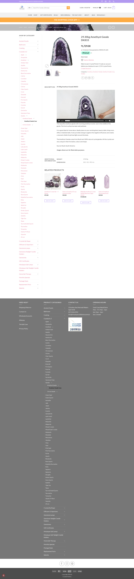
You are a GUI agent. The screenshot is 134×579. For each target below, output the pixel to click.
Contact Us (22, 311)
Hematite (23, 133)
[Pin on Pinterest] (89, 77)
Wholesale (101, 15)
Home (21, 27)
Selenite (21, 288)
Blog (93, 15)
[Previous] (47, 51)
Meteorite (24, 157)
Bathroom (22, 45)
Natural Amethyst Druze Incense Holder (69, 192)
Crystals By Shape (24, 241)
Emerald (23, 97)
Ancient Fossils (24, 41)
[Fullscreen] (113, 121)
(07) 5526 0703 (73, 312)
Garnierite (24, 110)
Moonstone (24, 170)
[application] (86, 106)
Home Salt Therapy (25, 274)
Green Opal (24, 128)
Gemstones (22, 257)
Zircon (23, 237)
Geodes (39, 27)
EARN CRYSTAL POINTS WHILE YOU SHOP (29, 1)
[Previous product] (113, 27)
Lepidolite (24, 152)
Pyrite (22, 186)
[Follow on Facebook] (61, 563)
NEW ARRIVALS (65, 15)
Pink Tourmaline (25, 184)
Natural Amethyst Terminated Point (104, 192)
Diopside (23, 94)
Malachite (24, 155)
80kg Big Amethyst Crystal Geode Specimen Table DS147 (88, 193)
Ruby (22, 200)
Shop (35, 15)
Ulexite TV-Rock (25, 232)
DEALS (56, 15)
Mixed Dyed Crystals (27, 162)
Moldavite (24, 165)
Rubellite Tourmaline (27, 197)
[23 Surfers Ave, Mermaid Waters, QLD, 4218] (102, 1)
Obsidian (23, 173)
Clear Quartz (24, 89)
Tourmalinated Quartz (27, 223)
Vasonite (23, 234)
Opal (22, 178)
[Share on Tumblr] (92, 77)
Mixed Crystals (25, 160)
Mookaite (23, 168)
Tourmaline (24, 226)
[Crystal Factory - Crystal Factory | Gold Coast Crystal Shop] (22, 7)
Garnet (23, 108)
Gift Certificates (24, 261)
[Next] (75, 51)
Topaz (22, 221)
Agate (22, 55)
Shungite (23, 208)
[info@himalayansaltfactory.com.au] (106, 1)
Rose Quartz (24, 194)
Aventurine (24, 70)
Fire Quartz (24, 100)
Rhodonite (24, 192)
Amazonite (24, 57)
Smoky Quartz (25, 210)
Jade (22, 136)
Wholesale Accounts (25, 316)
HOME (30, 15)
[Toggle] (38, 41)
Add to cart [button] (50, 200)
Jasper (23, 139)
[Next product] (109, 27)
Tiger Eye (23, 218)
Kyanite (23, 144)
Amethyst (23, 60)
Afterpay (22, 320)
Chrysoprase (24, 84)
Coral (22, 92)
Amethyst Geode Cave (60, 27)
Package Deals (23, 281)
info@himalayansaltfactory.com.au (79, 314)
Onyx (22, 176)
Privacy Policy (23, 328)
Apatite (23, 65)
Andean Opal (24, 63)
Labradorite (24, 147)
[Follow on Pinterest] (72, 563)
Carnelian (23, 78)
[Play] (59, 121)
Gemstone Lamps (24, 248)
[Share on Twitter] (86, 77)
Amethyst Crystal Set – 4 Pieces (51, 192)
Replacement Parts (25, 284)
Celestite (23, 81)
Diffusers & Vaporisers (26, 244)
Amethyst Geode (47, 27)
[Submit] (68, 7)
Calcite (23, 76)
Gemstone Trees (25, 113)
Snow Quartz (24, 213)
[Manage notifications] (3, 575)
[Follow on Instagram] (67, 563)
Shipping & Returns (25, 307)
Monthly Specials (24, 277)
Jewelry (23, 141)
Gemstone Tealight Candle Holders (27, 253)
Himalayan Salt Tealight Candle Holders (28, 269)
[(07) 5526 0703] (114, 1)
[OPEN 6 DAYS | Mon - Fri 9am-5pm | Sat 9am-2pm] (110, 1)
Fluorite (23, 102)
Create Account (86, 68)
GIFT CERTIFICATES (46, 15)
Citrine (23, 86)
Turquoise (24, 229)
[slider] (84, 120)
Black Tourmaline (26, 73)
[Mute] (110, 121)
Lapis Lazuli (24, 149)
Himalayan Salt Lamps (26, 264)
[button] (109, 7)
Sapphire (23, 202)
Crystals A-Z (31, 27)
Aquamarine (24, 68)
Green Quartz (25, 131)
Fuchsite (23, 105)
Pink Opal (23, 181)
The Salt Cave (23, 324)
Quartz (23, 189)
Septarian (23, 205)
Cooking (21, 48)
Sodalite (23, 216)
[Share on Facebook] (82, 77)
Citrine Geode (27, 124)
